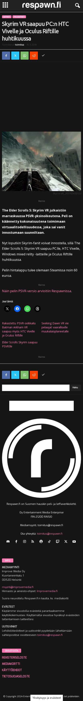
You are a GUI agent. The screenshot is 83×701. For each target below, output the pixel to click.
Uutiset (6, 17)
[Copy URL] (43, 56)
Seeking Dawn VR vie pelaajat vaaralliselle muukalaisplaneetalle (55, 327)
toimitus (19, 44)
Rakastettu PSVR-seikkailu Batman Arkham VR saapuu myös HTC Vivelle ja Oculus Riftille (19, 329)
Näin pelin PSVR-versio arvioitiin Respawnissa (36, 291)
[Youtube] (74, 542)
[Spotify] (42, 542)
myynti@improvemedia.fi (17, 587)
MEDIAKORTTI (11, 664)
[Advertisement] (41, 98)
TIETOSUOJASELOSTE (16, 676)
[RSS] (34, 542)
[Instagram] (25, 542)
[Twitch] (58, 542)
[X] (15, 56)
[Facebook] (6, 56)
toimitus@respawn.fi (49, 533)
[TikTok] (50, 542)
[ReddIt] (34, 56)
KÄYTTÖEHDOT (12, 670)
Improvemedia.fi (47, 591)
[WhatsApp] (25, 56)
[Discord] (9, 542)
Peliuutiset (19, 17)
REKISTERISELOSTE (14, 658)
